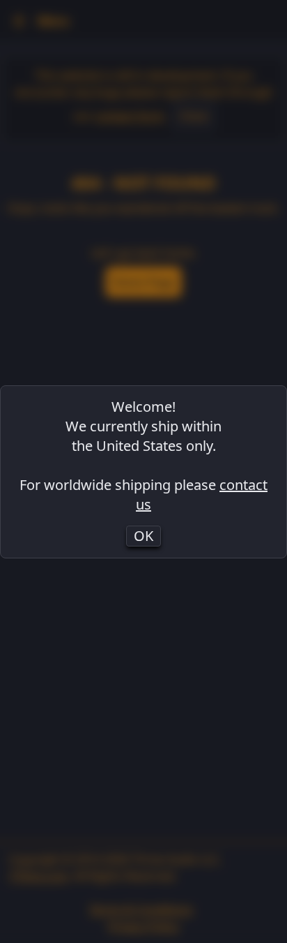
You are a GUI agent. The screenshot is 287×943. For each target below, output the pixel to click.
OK (143, 535)
